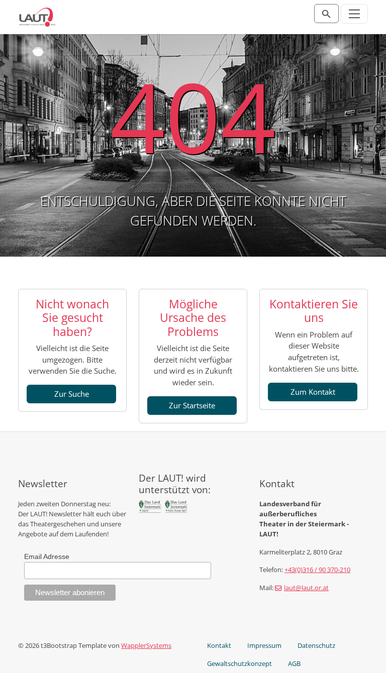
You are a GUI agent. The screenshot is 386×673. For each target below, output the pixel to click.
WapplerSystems (146, 645)
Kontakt (219, 645)
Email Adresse (46, 556)
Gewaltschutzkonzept (239, 663)
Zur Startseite (192, 405)
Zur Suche (71, 394)
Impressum (264, 645)
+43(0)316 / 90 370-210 (317, 569)
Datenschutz (316, 645)
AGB (294, 663)
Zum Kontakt (313, 392)
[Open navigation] (354, 14)
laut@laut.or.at (306, 587)
